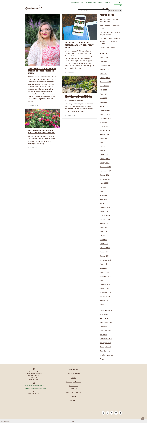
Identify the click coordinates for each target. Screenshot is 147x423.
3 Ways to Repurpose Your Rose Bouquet (109, 20)
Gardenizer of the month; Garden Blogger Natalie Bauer (42, 71)
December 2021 (105, 167)
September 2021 (105, 179)
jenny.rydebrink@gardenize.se (34, 385)
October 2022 (105, 126)
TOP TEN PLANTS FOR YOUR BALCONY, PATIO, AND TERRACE (110, 41)
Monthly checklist (106, 339)
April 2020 (103, 240)
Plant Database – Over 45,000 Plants (110, 27)
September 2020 (106, 219)
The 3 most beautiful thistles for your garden (110, 33)
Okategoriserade (105, 347)
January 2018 (104, 288)
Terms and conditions (73, 392)
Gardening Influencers (73, 382)
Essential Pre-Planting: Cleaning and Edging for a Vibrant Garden (78, 98)
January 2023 (105, 114)
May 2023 (103, 98)
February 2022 (105, 159)
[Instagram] (107, 413)
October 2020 (105, 215)
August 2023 (104, 86)
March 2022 (104, 155)
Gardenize (103, 327)
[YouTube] (111, 413)
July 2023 (103, 90)
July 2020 (103, 227)
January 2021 (104, 211)
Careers (73, 378)
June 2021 (103, 191)
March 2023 (104, 106)
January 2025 (104, 57)
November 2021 (105, 171)
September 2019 (105, 260)
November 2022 (105, 122)
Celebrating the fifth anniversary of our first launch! (79, 45)
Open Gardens (105, 351)
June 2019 (103, 264)
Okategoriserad (105, 343)
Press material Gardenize (73, 387)
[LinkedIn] (120, 413)
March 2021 (104, 203)
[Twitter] (116, 413)
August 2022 (104, 134)
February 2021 (105, 207)
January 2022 (104, 163)
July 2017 (103, 304)
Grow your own (105, 331)
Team (102, 359)
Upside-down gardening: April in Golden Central (41, 131)
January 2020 (104, 252)
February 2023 (105, 110)
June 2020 (103, 232)
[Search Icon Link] (121, 6)
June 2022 (103, 142)
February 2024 (105, 78)
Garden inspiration (106, 322)
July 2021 (103, 187)
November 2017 (105, 292)
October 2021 (104, 175)
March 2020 (104, 244)
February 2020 (105, 248)
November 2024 (105, 62)
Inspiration (103, 335)
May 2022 (103, 146)
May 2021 (103, 195)
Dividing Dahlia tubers (107, 48)
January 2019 (104, 272)
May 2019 (103, 268)
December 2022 (105, 118)
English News (104, 314)
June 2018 (103, 280)
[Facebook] (103, 413)
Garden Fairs (104, 318)
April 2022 (103, 151)
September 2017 (105, 296)
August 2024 (104, 70)
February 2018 (105, 284)
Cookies (73, 396)
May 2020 (103, 236)
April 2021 (103, 199)
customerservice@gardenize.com (35, 388)
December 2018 (105, 276)
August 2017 (104, 300)
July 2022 (103, 138)
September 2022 (106, 130)
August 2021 (104, 183)
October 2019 (104, 256)
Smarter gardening (106, 355)
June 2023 (103, 94)
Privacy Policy (73, 400)
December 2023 (105, 82)
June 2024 (103, 74)
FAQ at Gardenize (73, 374)
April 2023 (103, 102)
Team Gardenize (73, 370)
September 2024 (106, 66)
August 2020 (104, 223)
